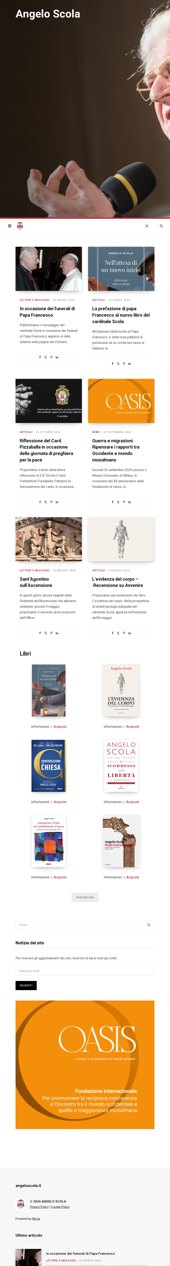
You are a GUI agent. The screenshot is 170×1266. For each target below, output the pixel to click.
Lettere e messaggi (35, 300)
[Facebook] (40, 357)
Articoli (98, 300)
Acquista (60, 727)
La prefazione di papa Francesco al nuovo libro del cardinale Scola (121, 315)
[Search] (159, 226)
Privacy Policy (39, 1207)
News (96, 432)
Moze (36, 1219)
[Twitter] (45, 357)
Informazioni (40, 727)
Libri (25, 653)
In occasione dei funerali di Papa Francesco (80, 1253)
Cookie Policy (60, 1207)
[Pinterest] (51, 357)
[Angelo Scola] (20, 226)
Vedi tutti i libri (85, 897)
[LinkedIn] (57, 357)
